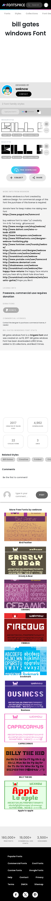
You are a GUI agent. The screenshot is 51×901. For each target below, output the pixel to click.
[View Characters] (46, 124)
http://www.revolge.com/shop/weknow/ (24, 226)
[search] (34, 5)
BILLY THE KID (25, 777)
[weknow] (8, 90)
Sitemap (38, 884)
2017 (13, 423)
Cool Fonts (37, 863)
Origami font (36, 335)
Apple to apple (25, 810)
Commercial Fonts (17, 863)
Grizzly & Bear (25, 576)
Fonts (7, 13)
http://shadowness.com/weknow (20, 265)
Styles (18, 13)
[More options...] (46, 130)
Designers (42, 841)
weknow (22, 89)
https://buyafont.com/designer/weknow (24, 250)
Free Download (28, 170)
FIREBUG (25, 643)
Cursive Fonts (15, 870)
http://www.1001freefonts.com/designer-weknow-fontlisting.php (24, 240)
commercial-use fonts (25, 842)
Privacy (39, 877)
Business (25, 710)
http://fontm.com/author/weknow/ (22, 253)
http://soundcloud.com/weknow (20, 256)
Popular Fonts (15, 856)
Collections (32, 13)
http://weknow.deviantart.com (19, 262)
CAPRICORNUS (25, 743)
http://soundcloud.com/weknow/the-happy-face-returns (23, 270)
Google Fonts (36, 870)
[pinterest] (35, 895)
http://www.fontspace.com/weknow (22, 235)
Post (41, 495)
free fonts (8, 841)
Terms (11, 884)
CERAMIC (25, 609)
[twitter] (25, 895)
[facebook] (16, 895)
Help (10, 877)
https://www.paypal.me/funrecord (21, 214)
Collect (18, 177)
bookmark (25, 676)
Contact (23, 94)
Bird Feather (25, 542)
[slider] (26, 112)
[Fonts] (13, 5)
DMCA (24, 884)
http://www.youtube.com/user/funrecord (25, 259)
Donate (12, 310)
